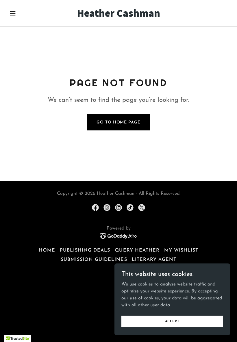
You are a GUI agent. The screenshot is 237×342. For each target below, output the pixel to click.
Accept (172, 321)
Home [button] (47, 250)
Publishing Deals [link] (85, 250)
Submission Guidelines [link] (94, 259)
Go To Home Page (118, 122)
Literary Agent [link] (154, 259)
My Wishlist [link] (181, 250)
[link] (118, 15)
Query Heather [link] (137, 250)
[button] (23, 13)
